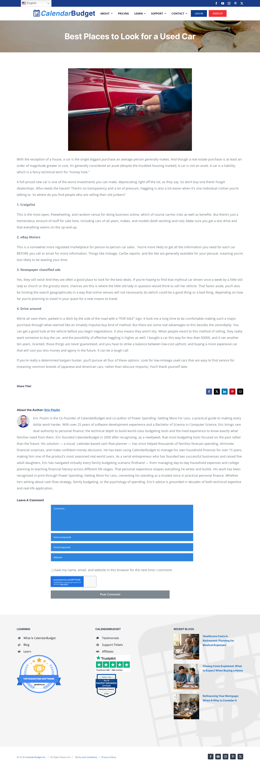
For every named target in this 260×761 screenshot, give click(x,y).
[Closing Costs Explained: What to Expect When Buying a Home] (186, 676)
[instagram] (229, 3)
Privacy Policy (108, 757)
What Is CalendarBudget (40, 638)
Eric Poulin (52, 410)
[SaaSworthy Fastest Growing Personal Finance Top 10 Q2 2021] (106, 675)
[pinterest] (235, 3)
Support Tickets (112, 645)
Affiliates (108, 651)
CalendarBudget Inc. (35, 757)
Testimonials (110, 638)
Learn (27, 651)
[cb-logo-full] (64, 11)
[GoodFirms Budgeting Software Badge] (39, 656)
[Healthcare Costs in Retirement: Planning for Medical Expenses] (186, 646)
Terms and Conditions (86, 757)
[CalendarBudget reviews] (113, 656)
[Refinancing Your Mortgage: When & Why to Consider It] (186, 706)
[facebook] (216, 3)
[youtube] (222, 3)
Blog (26, 645)
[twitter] (241, 3)
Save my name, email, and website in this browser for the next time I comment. (113, 570)
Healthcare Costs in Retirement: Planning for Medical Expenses (218, 640)
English (31, 3)
